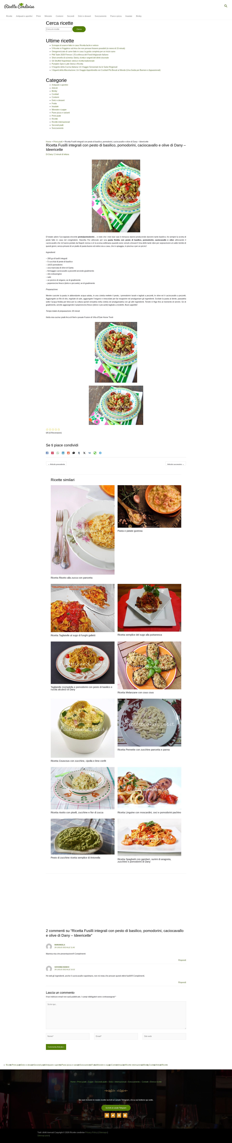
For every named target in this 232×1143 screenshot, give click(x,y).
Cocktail (55, 94)
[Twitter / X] (84, 453)
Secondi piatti (57, 125)
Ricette (55, 119)
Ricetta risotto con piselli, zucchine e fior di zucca (77, 812)
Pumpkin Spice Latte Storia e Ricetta (67, 64)
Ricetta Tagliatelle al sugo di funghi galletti (73, 635)
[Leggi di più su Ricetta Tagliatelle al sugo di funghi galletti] (83, 608)
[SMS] (73, 453)
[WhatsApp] (58, 453)
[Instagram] (119, 1115)
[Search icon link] (226, 6)
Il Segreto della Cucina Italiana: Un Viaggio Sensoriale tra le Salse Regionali (84, 67)
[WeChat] (95, 453)
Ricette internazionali (61, 122)
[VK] (89, 453)
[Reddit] (68, 453)
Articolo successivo (175, 464)
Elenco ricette (156, 1082)
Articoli (55, 88)
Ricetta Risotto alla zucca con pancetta (71, 577)
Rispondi (182, 960)
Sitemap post (43, 1136)
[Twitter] (113, 1115)
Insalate (55, 106)
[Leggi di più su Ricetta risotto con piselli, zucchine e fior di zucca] (83, 788)
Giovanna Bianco (61, 967)
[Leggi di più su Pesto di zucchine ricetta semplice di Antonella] (83, 836)
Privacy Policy (91, 1132)
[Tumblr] (79, 453)
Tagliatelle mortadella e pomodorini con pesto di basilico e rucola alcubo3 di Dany (81, 688)
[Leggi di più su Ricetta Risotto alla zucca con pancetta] (83, 530)
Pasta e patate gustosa (130, 531)
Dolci (111, 1082)
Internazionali (120, 1082)
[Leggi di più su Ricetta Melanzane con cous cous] (149, 665)
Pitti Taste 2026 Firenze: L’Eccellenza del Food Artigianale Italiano (80, 55)
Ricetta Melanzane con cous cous (136, 692)
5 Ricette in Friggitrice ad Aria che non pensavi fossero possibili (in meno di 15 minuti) (88, 48)
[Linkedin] (63, 453)
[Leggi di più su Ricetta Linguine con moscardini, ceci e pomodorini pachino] (149, 788)
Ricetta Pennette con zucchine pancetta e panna (144, 749)
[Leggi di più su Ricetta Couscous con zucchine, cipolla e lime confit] (83, 728)
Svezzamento (57, 128)
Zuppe (90, 1082)
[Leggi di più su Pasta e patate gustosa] (149, 506)
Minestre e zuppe (59, 110)
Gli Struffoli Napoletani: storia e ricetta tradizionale (73, 61)
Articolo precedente (56, 464)
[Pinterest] (52, 453)
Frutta (54, 103)
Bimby (54, 91)
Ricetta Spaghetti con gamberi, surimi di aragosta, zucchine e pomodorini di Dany (144, 860)
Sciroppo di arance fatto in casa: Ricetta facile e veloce (75, 45)
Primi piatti (56, 116)
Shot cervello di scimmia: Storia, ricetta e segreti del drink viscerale (80, 58)
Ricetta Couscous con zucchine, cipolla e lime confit (78, 761)
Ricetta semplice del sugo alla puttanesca (140, 634)
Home (73, 1082)
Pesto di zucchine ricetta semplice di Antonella (75, 857)
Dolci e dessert (58, 100)
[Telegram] (100, 453)
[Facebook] (47, 453)
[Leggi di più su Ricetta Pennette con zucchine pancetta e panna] (149, 722)
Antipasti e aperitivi (60, 85)
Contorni (55, 97)
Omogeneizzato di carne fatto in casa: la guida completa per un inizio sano (83, 51)
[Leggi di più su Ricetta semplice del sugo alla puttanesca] (149, 608)
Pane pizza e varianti (61, 113)
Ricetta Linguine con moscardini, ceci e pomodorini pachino (149, 812)
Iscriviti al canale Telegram (116, 1108)
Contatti (145, 1082)
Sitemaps (103, 1132)
